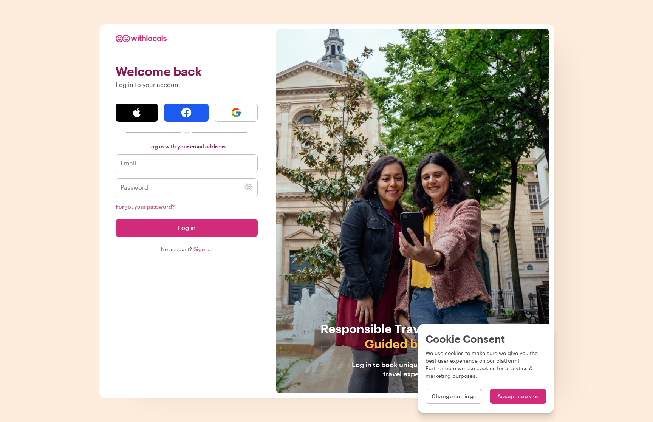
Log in (187, 227)
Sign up (203, 249)
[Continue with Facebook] (186, 113)
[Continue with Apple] (137, 113)
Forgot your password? (145, 206)
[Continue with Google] (236, 113)
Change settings (454, 396)
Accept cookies (518, 396)
